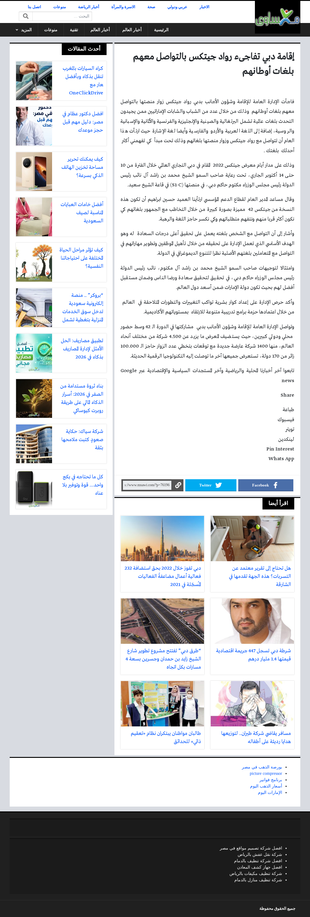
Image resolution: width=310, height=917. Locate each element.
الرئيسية (161, 30)
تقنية (74, 30)
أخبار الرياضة (88, 7)
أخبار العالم (132, 30)
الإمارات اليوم (270, 792)
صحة (151, 7)
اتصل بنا (34, 7)
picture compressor (266, 773)
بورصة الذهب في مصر (262, 767)
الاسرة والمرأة (123, 7)
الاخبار (204, 7)
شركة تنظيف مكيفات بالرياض (255, 873)
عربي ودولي (177, 7)
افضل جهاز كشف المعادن (259, 867)
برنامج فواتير (270, 780)
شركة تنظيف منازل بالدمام (258, 880)
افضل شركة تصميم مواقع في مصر (251, 848)
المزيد (26, 30)
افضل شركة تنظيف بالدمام (258, 861)
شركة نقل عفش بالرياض (260, 854)
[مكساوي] (277, 17)
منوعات (59, 7)
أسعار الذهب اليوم (266, 786)
